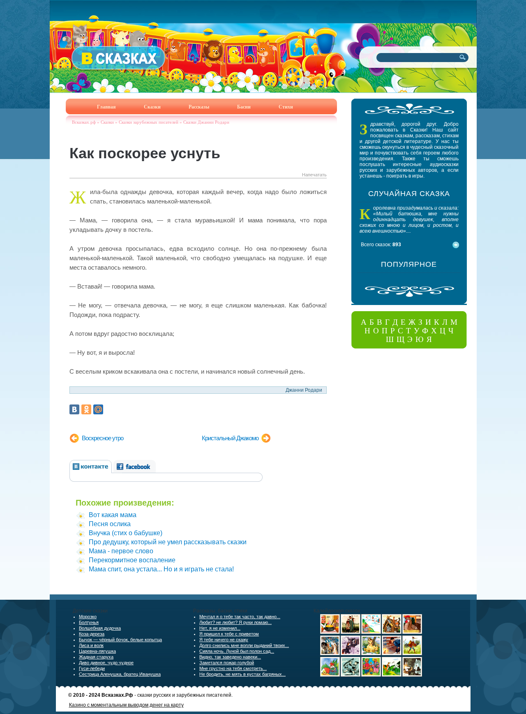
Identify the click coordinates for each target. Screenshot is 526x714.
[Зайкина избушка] (350, 653)
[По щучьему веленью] (350, 674)
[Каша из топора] (330, 632)
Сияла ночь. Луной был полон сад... (236, 651)
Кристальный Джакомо (230, 437)
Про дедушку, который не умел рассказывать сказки (168, 541)
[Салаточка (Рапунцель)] (371, 653)
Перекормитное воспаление (132, 560)
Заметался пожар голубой (226, 662)
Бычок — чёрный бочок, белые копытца (120, 639)
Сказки (107, 122)
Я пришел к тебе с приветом (229, 633)
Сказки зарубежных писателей (148, 122)
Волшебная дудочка (100, 628)
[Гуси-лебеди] (371, 632)
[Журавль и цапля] (412, 653)
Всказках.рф (84, 122)
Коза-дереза (91, 633)
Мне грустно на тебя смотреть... (233, 668)
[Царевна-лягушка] (330, 653)
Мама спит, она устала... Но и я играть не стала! (161, 569)
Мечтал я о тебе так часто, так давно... (239, 616)
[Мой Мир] (98, 409)
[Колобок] (330, 674)
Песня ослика (110, 523)
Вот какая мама (112, 514)
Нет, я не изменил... (219, 628)
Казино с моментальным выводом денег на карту (126, 705)
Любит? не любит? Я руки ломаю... (235, 622)
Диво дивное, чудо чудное (106, 662)
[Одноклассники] (86, 409)
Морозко (88, 616)
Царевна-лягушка (97, 651)
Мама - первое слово (121, 551)
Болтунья (89, 622)
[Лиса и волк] (412, 674)
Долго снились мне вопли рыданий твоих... (244, 645)
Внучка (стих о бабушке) (125, 532)
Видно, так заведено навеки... (230, 656)
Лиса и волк (91, 645)
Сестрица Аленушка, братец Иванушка (120, 674)
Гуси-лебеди (92, 668)
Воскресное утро (102, 437)
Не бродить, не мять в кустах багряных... (242, 674)
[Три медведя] (371, 674)
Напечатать (314, 174)
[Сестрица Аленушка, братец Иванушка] (350, 632)
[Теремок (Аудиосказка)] (391, 632)
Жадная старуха (96, 656)
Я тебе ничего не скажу (223, 639)
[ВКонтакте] (74, 409)
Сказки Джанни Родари (206, 122)
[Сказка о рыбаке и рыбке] (391, 653)
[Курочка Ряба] (412, 632)
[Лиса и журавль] (391, 674)
